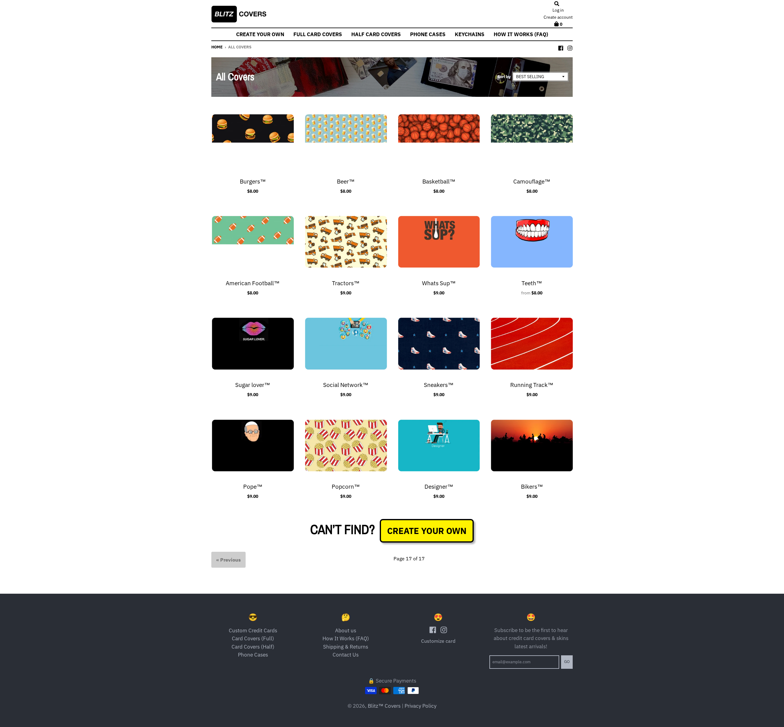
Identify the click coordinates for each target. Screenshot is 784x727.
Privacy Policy (420, 705)
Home (217, 47)
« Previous (228, 560)
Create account (558, 17)
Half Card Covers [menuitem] (376, 34)
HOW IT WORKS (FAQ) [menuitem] (521, 34)
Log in (558, 10)
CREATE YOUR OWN (426, 530)
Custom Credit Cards (253, 630)
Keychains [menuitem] (469, 34)
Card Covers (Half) (253, 646)
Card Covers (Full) (253, 638)
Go (567, 661)
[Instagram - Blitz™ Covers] (570, 47)
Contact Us (346, 654)
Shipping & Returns (345, 646)
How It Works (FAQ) (345, 638)
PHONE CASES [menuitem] (428, 34)
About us (345, 630)
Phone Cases (253, 654)
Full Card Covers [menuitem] (317, 34)
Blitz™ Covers (384, 705)
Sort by (504, 76)
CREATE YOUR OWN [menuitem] (260, 34)
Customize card (438, 641)
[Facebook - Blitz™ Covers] (561, 47)
